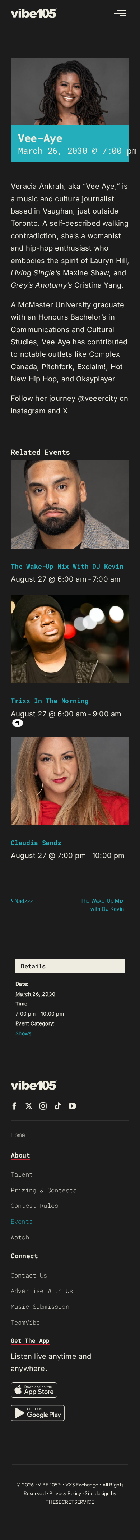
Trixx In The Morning (49, 700)
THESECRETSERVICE (70, 1502)
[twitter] (28, 1106)
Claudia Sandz (36, 842)
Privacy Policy (65, 1493)
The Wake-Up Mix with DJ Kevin (67, 566)
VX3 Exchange (82, 1484)
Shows (23, 1033)
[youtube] (72, 1106)
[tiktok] (57, 1106)
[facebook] (14, 1106)
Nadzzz (23, 900)
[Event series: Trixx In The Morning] (17, 723)
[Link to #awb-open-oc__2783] (120, 13)
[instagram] (43, 1106)
